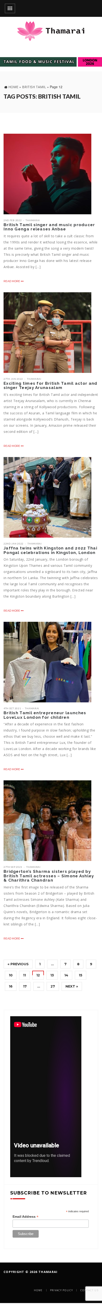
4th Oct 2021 (12, 708)
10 (11, 975)
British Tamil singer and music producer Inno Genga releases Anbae (49, 227)
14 (66, 975)
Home (13, 87)
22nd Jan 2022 (13, 543)
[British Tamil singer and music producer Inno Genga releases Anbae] (47, 174)
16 (11, 986)
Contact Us (89, 1290)
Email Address (25, 1216)
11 (24, 975)
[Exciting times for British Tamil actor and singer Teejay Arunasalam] (47, 332)
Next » (71, 986)
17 (25, 986)
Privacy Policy (61, 1290)
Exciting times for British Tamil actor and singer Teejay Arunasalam (50, 385)
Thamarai (33, 220)
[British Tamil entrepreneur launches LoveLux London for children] (47, 662)
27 (53, 986)
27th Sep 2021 (13, 866)
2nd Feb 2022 (13, 220)
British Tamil (34, 87)
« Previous (18, 964)
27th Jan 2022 (13, 378)
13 (52, 975)
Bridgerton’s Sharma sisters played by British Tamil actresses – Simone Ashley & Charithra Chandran (49, 876)
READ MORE (12, 281)
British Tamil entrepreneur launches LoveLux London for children (45, 715)
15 (80, 975)
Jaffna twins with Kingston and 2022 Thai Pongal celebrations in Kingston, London (50, 550)
